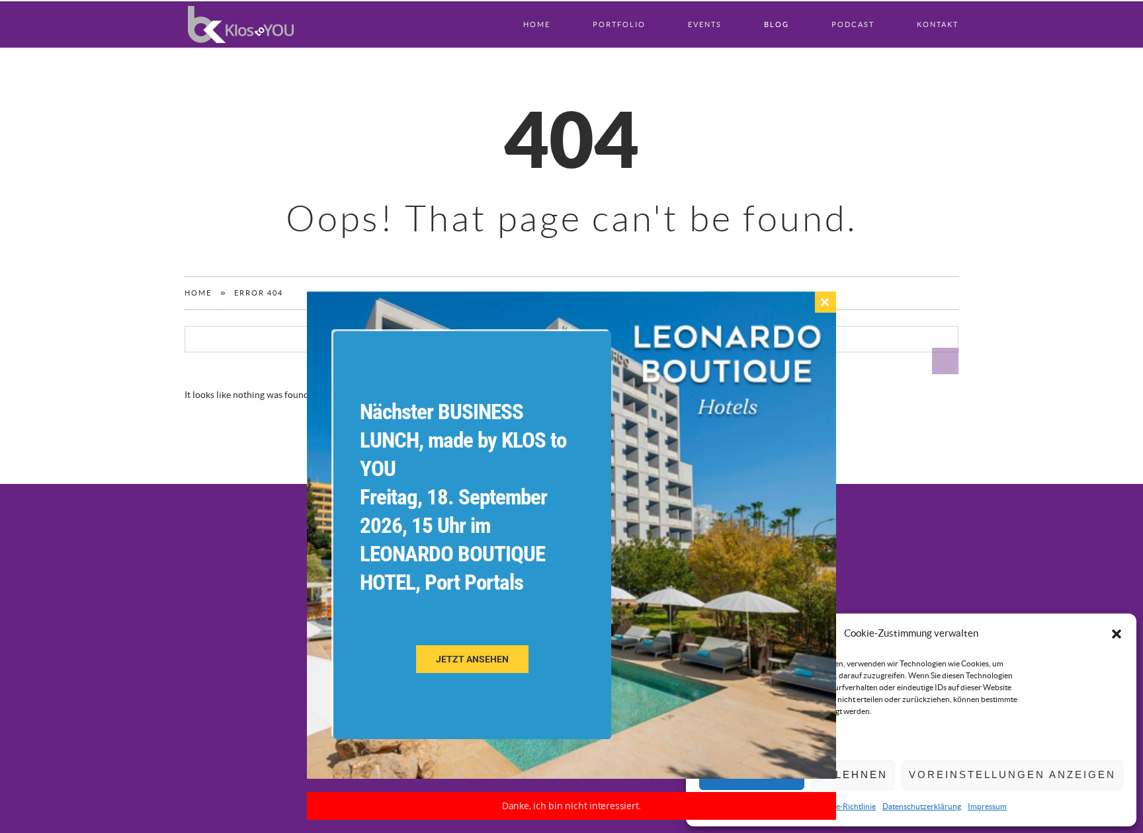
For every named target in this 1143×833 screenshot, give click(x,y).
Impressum (987, 807)
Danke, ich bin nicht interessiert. (572, 805)
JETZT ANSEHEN (472, 659)
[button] (1116, 634)
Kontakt (937, 24)
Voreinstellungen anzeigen (1012, 774)
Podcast (852, 24)
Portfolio (619, 24)
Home (536, 24)
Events (705, 24)
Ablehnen (853, 774)
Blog (776, 24)
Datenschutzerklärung (921, 807)
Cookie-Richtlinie (846, 807)
